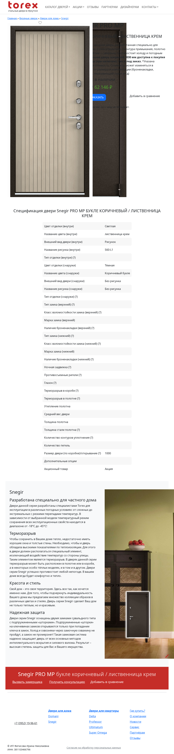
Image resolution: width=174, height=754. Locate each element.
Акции (77, 7)
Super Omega (98, 732)
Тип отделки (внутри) (58, 257)
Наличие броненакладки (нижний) (67, 359)
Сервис (134, 727)
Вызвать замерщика (27, 682)
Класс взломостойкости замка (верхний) (71, 312)
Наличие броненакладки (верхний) (67, 328)
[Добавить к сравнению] (145, 96)
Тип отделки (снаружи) (59, 297)
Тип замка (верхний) (58, 304)
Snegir (52, 722)
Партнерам (109, 7)
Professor (95, 722)
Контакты (149, 7)
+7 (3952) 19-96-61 (25, 723)
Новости (135, 722)
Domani (53, 716)
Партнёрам (137, 732)
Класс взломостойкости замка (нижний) (71, 344)
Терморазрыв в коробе (60, 390)
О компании (138, 716)
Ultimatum (96, 727)
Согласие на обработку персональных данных (94, 747)
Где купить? (137, 711)
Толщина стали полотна (60, 430)
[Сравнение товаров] (167, 656)
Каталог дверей (56, 7)
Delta (92, 716)
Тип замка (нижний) (57, 336)
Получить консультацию (67, 682)
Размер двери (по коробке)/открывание (71, 453)
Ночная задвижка (56, 367)
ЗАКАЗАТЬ (97, 97)
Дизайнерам (129, 7)
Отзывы (93, 7)
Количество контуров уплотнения (67, 437)
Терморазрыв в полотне (60, 398)
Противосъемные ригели (61, 375)
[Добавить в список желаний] (40, 22)
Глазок (49, 383)
